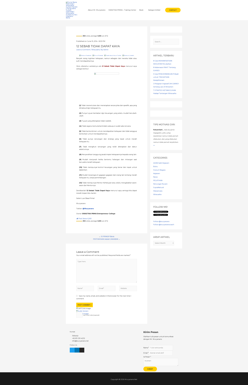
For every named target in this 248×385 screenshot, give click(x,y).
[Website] (128, 289)
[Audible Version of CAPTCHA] (82, 311)
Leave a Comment (83, 50)
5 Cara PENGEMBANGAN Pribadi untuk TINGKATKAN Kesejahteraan (165, 77)
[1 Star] (76, 36)
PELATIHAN (157, 180)
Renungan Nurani (160, 184)
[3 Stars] (79, 36)
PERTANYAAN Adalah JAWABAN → (106, 239)
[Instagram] (81, 350)
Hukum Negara (159, 170)
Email (146, 353)
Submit (150, 369)
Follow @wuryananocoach (163, 225)
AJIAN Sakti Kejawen (161, 163)
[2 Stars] (78, 36)
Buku (155, 166)
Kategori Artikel (154, 10)
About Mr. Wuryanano (96, 10)
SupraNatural (158, 187)
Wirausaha (96, 50)
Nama (146, 348)
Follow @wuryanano (161, 221)
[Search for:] (166, 42)
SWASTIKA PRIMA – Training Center (122, 10)
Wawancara (157, 191)
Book (141, 10)
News (155, 177)
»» (154, 145)
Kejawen (156, 173)
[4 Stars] (80, 36)
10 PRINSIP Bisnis (107, 236)
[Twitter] (72, 350)
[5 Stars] (81, 36)
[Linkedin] (77, 350)
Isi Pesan (147, 357)
